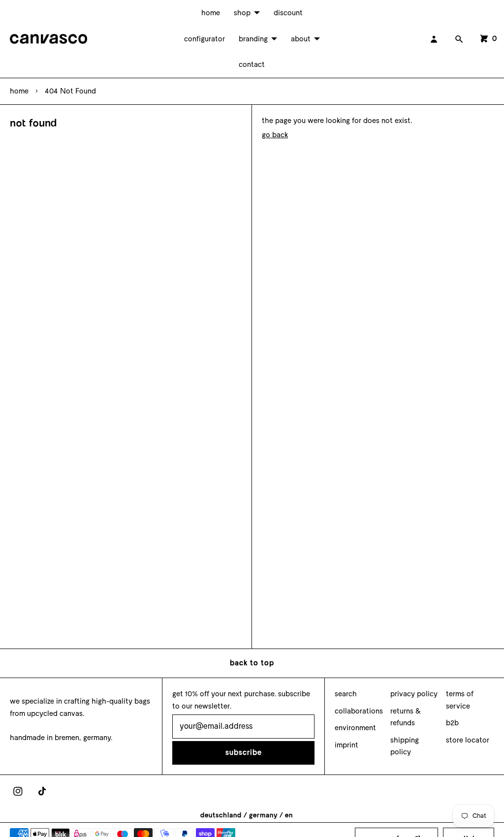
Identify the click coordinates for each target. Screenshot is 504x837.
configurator (204, 38)
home (210, 12)
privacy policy (414, 693)
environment (355, 727)
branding (253, 38)
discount (288, 12)
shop (242, 12)
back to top (252, 662)
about (301, 38)
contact (252, 64)
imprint (346, 745)
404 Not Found (70, 91)
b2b (452, 722)
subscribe (243, 752)
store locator (467, 740)
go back (275, 134)
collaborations (359, 711)
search (346, 693)
